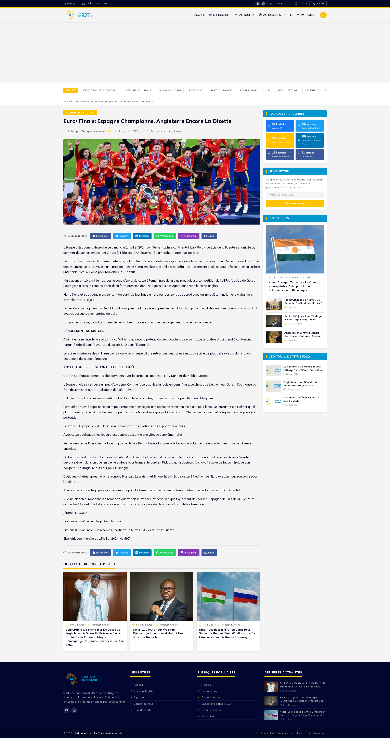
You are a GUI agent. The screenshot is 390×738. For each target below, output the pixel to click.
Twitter (123, 235)
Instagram (190, 235)
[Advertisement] (195, 52)
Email (211, 235)
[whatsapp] (263, 3)
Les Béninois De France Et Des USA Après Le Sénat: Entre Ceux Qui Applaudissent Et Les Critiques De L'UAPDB (303, 368)
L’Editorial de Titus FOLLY (100, 90)
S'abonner (296, 203)
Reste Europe (249, 90)
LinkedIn (144, 235)
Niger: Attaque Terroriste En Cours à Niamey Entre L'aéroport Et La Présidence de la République (294, 286)
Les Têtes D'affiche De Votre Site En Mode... (301, 399)
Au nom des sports (277, 15)
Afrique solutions (138, 90)
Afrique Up (247, 15)
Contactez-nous (281, 3)
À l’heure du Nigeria (318, 90)
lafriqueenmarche (82, 538)
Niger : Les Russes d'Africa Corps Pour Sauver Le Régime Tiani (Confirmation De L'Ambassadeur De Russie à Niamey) (227, 633)
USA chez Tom (287, 90)
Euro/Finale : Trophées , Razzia (99, 521)
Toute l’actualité (143, 691)
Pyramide (307, 15)
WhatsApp (166, 235)
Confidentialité (143, 710)
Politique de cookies (290, 733)
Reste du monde (221, 90)
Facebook (102, 235)
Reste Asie (196, 90)
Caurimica (208, 716)
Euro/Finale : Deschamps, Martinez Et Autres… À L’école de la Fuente (126, 530)
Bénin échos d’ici (212, 691)
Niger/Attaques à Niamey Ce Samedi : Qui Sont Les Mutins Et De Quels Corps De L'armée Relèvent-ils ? (303, 301)
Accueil (199, 15)
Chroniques (221, 15)
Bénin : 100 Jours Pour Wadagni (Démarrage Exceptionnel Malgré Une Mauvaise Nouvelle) (157, 633)
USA (268, 90)
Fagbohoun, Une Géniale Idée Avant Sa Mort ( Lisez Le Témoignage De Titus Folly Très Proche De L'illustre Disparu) (303, 383)
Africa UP (207, 684)
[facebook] (257, 3)
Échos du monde (170, 90)
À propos (302, 3)
